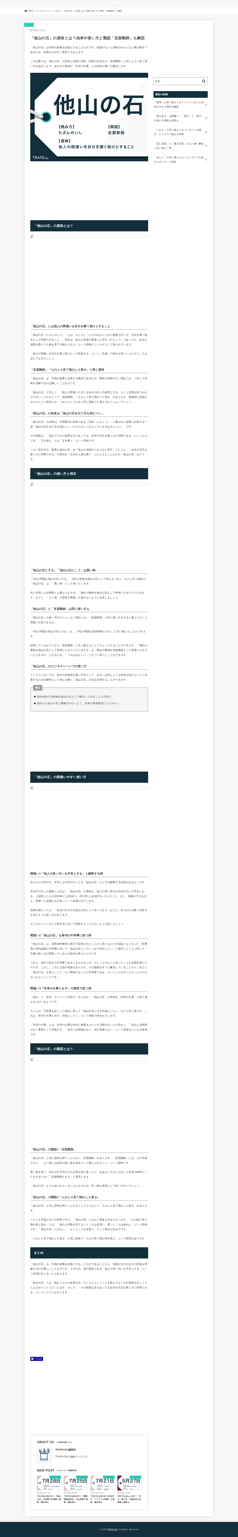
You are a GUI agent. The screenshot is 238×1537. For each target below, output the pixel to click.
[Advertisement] (57, 188)
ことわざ (29, 25)
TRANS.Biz (112, 1529)
